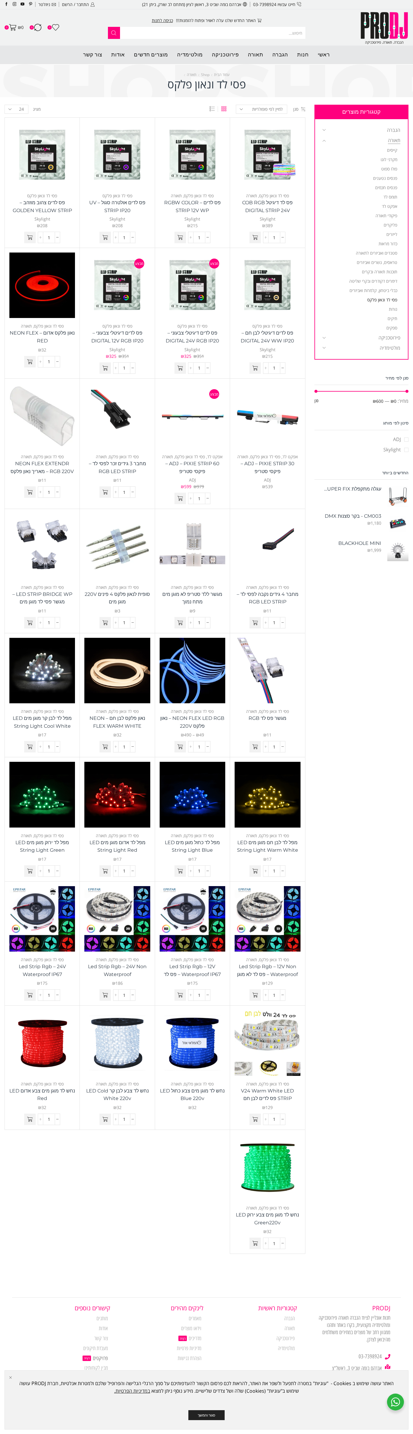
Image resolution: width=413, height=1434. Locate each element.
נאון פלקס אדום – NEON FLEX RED (42, 337)
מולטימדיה (190, 54)
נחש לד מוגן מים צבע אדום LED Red (42, 1095)
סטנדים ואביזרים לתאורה (376, 253)
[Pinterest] (31, 4)
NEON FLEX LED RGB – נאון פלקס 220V (192, 722)
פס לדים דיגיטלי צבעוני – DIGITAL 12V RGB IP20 (117, 337)
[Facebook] (6, 4)
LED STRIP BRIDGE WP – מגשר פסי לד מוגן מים (42, 598)
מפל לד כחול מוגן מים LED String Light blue (192, 846)
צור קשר (92, 54)
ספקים (391, 328)
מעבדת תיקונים (95, 1348)
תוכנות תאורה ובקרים (379, 272)
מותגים (102, 1318)
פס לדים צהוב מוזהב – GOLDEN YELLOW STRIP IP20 (42, 210)
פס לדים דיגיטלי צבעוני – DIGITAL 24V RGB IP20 (192, 337)
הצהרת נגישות (189, 1358)
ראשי (324, 54)
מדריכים (195, 1338)
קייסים (392, 150)
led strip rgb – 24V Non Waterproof (117, 970)
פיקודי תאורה (386, 215)
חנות (303, 54)
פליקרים (390, 225)
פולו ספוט (389, 169)
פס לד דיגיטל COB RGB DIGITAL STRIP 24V (267, 206)
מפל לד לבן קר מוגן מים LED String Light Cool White (42, 722)
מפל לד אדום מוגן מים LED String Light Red (117, 846)
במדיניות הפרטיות (132, 1391)
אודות (118, 54)
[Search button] (114, 33)
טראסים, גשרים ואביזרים (377, 262)
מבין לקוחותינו (96, 1368)
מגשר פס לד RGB (267, 718)
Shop (205, 74)
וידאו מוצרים (191, 1328)
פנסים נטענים (385, 178)
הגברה (280, 54)
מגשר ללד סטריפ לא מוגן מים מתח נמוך (192, 598)
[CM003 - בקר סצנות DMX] (397, 523)
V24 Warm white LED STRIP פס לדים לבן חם (267, 1095)
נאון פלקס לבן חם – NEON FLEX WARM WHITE (117, 722)
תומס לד (390, 197)
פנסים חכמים (386, 187)
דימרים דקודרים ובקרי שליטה (373, 281)
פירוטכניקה (225, 54)
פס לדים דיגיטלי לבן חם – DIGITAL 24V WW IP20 (267, 337)
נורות (393, 309)
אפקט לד (290, 456)
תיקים (392, 318)
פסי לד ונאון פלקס (274, 196)
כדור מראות (388, 243)
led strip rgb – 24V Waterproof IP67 (42, 970)
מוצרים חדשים (151, 54)
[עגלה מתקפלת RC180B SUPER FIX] (397, 496)
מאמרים (195, 1318)
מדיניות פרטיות (189, 1348)
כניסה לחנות (162, 20)
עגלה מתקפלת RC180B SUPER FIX (352, 489)
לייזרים (391, 234)
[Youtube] (22, 4)
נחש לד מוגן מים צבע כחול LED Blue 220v (192, 1095)
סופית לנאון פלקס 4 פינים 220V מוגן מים (117, 598)
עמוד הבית (221, 74)
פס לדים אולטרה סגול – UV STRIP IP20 (117, 206)
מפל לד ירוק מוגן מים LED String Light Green (42, 846)
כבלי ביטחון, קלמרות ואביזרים (373, 290)
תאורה (255, 54)
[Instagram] (15, 4)
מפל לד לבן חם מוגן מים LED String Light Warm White (267, 846)
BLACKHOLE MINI (359, 543)
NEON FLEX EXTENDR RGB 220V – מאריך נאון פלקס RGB (42, 471)
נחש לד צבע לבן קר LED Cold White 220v (117, 1095)
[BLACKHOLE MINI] (397, 550)
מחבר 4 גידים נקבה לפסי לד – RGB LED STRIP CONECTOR (267, 601)
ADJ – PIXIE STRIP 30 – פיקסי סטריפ (267, 467)
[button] (255, 237)
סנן (295, 109)
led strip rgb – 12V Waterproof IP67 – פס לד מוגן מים (192, 974)
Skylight (267, 219)
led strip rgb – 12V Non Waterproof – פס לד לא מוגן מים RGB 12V (267, 974)
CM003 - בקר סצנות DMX (353, 516)
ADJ (267, 480)
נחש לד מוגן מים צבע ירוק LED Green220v (267, 1219)
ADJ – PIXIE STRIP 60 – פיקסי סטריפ (192, 467)
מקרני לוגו (389, 159)
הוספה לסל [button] (273, 157)
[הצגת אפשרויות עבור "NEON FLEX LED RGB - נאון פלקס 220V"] (180, 746)
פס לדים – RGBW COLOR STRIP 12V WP (192, 206)
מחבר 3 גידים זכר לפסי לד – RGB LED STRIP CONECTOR (117, 471)
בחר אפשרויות (198, 672)
